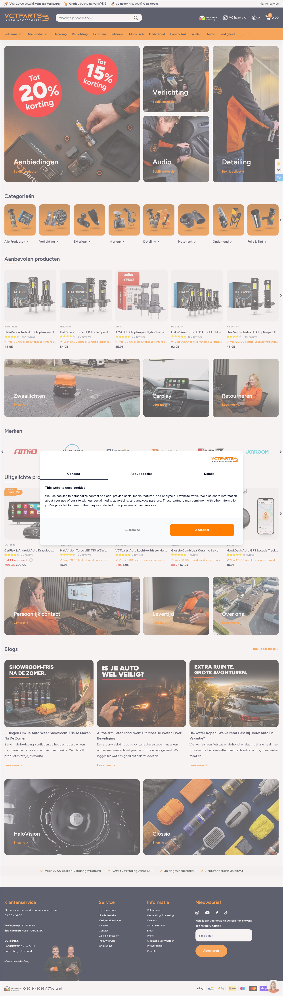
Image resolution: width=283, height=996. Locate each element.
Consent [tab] (73, 473)
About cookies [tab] (141, 473)
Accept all (202, 530)
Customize (132, 530)
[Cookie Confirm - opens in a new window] (224, 459)
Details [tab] (209, 473)
